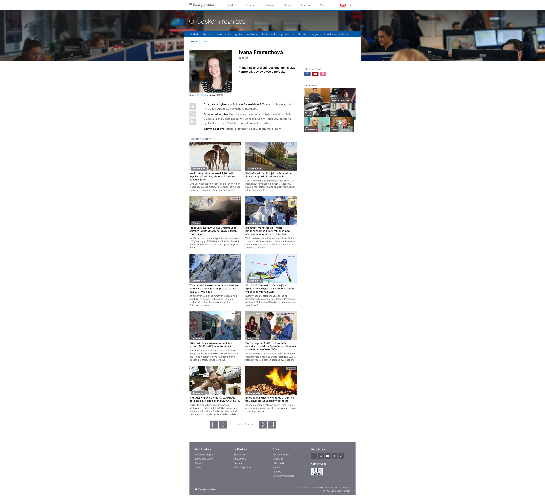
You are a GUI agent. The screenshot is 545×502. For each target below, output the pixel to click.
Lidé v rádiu (278, 463)
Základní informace (201, 34)
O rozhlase (305, 5)
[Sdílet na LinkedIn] (192, 121)
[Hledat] (352, 5)
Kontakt (276, 471)
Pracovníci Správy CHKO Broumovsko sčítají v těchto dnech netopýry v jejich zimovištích (213, 231)
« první (214, 425)
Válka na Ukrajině (204, 454)
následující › (263, 425)
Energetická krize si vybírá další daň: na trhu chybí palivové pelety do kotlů (269, 399)
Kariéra (276, 467)
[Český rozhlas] (201, 5)
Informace (195, 41)
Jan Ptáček (201, 95)
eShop (198, 467)
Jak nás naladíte (280, 454)
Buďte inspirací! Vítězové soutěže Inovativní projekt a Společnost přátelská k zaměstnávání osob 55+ (270, 346)
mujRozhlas (268, 5)
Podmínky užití (333, 487)
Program (250, 5)
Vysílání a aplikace (246, 34)
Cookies (304, 487)
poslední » (272, 425)
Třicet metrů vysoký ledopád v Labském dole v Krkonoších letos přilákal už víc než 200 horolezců (214, 288)
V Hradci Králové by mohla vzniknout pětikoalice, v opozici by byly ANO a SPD (214, 399)
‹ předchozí (223, 425)
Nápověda (277, 459)
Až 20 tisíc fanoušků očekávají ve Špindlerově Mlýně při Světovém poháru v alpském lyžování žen (270, 288)
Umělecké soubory (336, 34)
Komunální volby (204, 459)
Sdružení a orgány (309, 34)
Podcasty (239, 463)
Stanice (287, 5)
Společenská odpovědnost (278, 34)
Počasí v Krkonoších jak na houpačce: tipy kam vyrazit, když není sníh (268, 175)
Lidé (206, 41)
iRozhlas (232, 5)
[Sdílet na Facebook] (192, 106)
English (346, 487)
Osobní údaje (317, 487)
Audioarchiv (240, 459)
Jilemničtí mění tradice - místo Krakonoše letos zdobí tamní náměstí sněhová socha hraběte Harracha (268, 231)
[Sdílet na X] (192, 114)
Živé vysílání (240, 454)
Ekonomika (224, 34)
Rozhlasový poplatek (283, 476)
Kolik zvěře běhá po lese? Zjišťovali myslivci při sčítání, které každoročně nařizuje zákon (212, 176)
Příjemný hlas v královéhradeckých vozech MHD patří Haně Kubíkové (210, 345)
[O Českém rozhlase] (272, 20)
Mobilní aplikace (242, 467)
